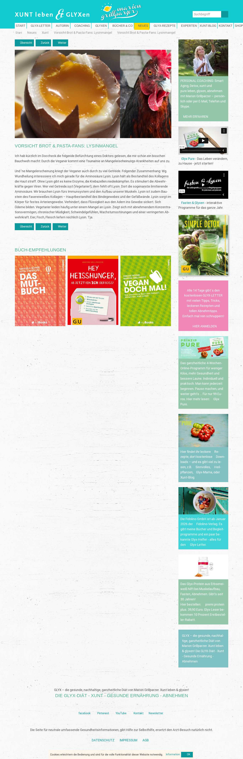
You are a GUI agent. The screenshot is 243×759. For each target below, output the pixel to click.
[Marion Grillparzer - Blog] (207, 26)
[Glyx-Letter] (39, 26)
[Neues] (32, 32)
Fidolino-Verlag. (207, 524)
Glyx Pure (188, 159)
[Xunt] (45, 32)
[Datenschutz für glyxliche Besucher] (103, 740)
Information (173, 754)
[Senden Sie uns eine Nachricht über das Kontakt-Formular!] (138, 707)
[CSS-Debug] (241, 757)
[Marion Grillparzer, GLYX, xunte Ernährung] (128, 740)
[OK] (187, 755)
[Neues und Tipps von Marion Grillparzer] (141, 26)
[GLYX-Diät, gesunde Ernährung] (21, 26)
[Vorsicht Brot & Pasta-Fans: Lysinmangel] (83, 32)
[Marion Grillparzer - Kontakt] (225, 26)
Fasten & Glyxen (192, 203)
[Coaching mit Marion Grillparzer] (80, 26)
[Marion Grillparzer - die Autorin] (61, 26)
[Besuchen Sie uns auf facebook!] (84, 707)
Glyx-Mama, (204, 472)
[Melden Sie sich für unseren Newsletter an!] (156, 707)
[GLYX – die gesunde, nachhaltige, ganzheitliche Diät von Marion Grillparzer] (203, 648)
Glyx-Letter (198, 545)
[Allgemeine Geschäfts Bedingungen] (145, 740)
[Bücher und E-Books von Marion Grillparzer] (121, 26)
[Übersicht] (24, 42)
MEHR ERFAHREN (195, 116)
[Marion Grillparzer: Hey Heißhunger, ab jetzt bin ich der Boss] (93, 290)
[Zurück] (43, 42)
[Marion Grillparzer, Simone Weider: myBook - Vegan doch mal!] (145, 291)
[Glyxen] (99, 26)
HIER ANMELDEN (205, 326)
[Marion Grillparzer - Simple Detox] (203, 245)
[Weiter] (60, 42)
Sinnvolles (203, 467)
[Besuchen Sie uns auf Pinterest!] (103, 707)
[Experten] (187, 26)
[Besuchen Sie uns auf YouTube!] (121, 707)
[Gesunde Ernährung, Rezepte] (163, 26)
